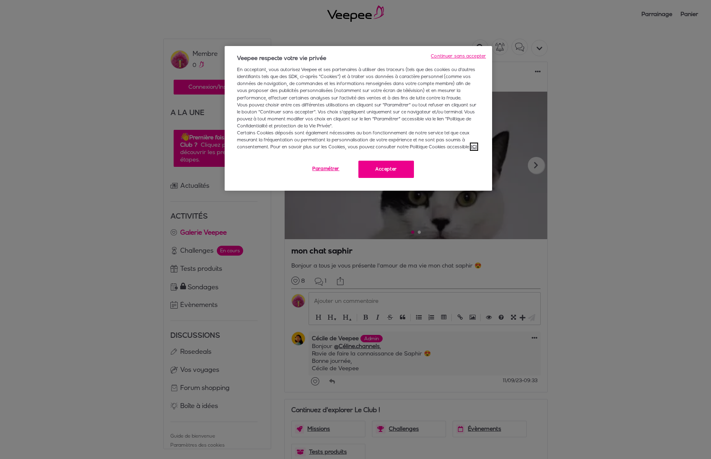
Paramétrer (325, 168)
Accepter (386, 169)
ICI (474, 147)
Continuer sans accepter (458, 56)
